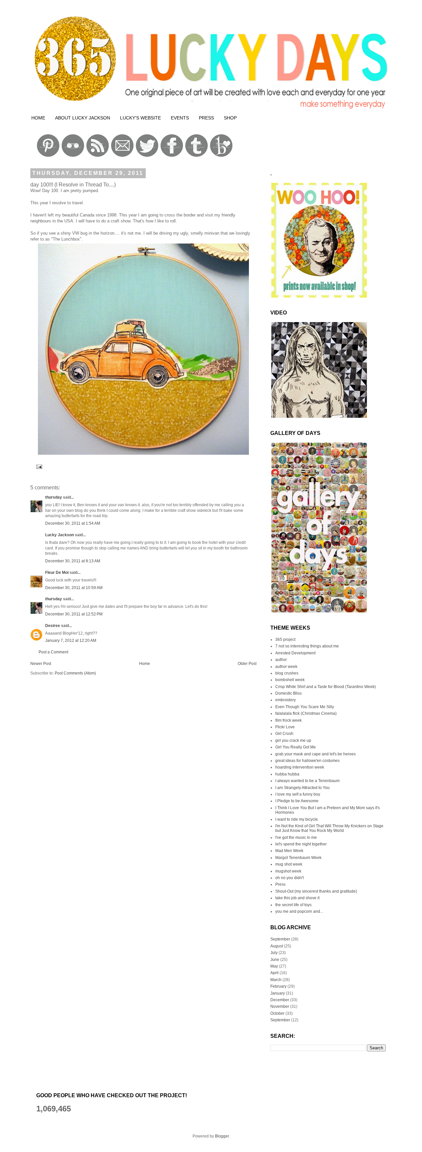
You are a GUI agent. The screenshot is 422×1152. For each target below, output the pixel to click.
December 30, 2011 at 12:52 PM (74, 614)
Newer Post (40, 663)
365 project (285, 639)
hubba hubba (287, 774)
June (274, 959)
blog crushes (286, 673)
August (276, 946)
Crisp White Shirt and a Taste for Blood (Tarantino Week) (325, 686)
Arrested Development (295, 653)
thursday (53, 497)
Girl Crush (284, 733)
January (277, 993)
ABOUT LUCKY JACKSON (82, 117)
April (274, 973)
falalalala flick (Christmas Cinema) (306, 713)
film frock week (288, 720)
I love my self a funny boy (297, 794)
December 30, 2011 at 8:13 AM (72, 561)
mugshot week (288, 871)
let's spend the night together (301, 844)
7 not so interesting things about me (307, 646)
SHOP (230, 117)
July (274, 952)
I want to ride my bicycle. (297, 819)
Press (280, 884)
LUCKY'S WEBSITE (140, 117)
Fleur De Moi (57, 572)
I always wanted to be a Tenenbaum (307, 780)
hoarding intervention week (299, 767)
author (281, 659)
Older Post (247, 663)
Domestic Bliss (288, 693)
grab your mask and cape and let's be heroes (315, 754)
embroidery (285, 700)
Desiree (52, 625)
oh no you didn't (289, 877)
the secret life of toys (293, 905)
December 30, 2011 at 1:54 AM (72, 523)
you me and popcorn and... (299, 911)
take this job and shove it (297, 898)
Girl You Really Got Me (295, 747)
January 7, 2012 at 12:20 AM (70, 640)
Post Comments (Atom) (75, 673)
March (276, 979)
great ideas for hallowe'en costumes (307, 760)
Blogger (222, 1136)
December (279, 1000)
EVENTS (180, 117)
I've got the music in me (296, 837)
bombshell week (290, 679)
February (278, 986)
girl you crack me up (293, 740)
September (280, 939)
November (279, 1006)
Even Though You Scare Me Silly (304, 707)
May (274, 966)
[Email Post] (38, 466)
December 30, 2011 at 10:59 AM (74, 587)
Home (144, 663)
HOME (38, 117)
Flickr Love (285, 727)
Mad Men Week (289, 850)
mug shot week (288, 864)
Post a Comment (53, 652)
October (277, 1013)
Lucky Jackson (59, 535)
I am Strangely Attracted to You (302, 787)
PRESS (206, 117)
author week (286, 666)
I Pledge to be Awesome (296, 801)
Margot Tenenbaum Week (298, 857)
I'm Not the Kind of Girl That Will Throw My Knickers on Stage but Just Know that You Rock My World (329, 828)
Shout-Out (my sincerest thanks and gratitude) (316, 891)
